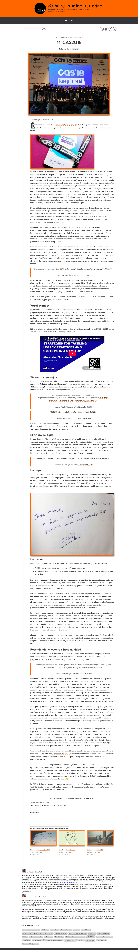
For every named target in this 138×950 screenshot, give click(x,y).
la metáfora (59, 696)
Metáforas (49, 937)
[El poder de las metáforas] (72, 839)
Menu (70, 20)
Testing (80, 940)
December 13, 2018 (82, 275)
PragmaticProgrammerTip (104, 937)
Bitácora (45, 930)
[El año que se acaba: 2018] (100, 839)
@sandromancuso (83, 269)
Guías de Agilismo (103, 933)
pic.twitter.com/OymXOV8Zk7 (85, 401)
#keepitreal (53, 401)
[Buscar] (44, 28)
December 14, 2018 (84, 418)
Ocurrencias (80, 937)
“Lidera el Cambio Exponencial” (93, 475)
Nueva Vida (70, 937)
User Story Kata (27, 943)
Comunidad (54, 930)
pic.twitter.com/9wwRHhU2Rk (84, 412)
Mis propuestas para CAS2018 (40, 850)
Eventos (80, 37)
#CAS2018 (58, 269)
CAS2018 (75, 49)
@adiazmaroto (61, 458)
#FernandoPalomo (65, 412)
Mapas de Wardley (36, 937)
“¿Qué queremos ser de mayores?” (42, 216)
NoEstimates (59, 937)
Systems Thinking (70, 940)
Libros (25, 937)
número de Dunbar (71, 654)
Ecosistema (86, 930)
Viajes (36, 943)
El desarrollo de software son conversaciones (37, 933)
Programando (37, 940)
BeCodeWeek (35, 930)
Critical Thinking (66, 930)
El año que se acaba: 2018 (95, 850)
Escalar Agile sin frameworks (77, 933)
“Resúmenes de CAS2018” (61, 754)
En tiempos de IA (60, 933)
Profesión (26, 940)
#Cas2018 (40, 458)
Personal (91, 937)
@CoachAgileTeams (66, 401)
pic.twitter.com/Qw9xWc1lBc (101, 269)
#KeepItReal (50, 458)
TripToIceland (102, 940)
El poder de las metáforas (67, 850)
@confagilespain (69, 269)
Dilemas (77, 930)
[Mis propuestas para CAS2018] (43, 839)
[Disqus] (69, 893)
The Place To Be (90, 940)
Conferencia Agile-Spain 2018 (65, 125)
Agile (25, 930)
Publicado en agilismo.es (54, 940)
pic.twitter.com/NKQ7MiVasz (97, 458)
